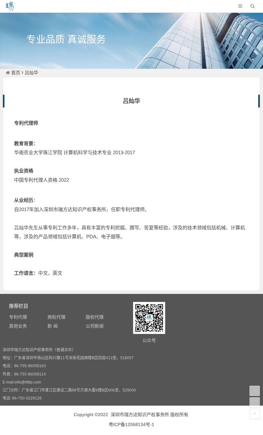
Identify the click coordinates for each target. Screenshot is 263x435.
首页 (15, 72)
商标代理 (56, 317)
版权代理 (95, 317)
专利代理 (18, 317)
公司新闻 (95, 325)
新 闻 (52, 325)
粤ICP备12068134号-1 (131, 424)
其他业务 (18, 325)
